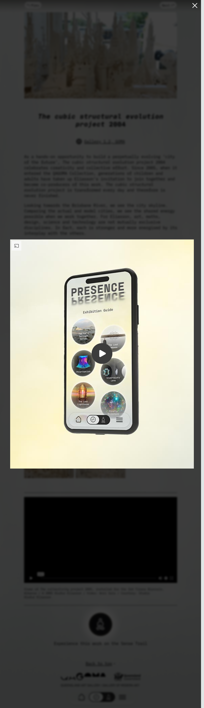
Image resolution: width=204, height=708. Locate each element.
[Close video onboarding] (195, 6)
